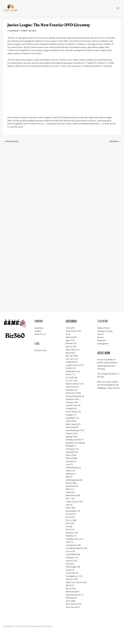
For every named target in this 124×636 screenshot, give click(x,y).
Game (68, 421)
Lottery (69, 471)
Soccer (69, 551)
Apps (68, 340)
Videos (69, 579)
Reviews (69, 533)
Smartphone (71, 545)
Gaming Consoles (105, 331)
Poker (68, 508)
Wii (67, 585)
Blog (68, 353)
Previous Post (10, 141)
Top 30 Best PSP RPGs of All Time (108, 375)
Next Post (115, 141)
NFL (67, 498)
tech (68, 564)
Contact (37, 331)
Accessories (71, 331)
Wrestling (70, 598)
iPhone (69, 458)
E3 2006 (69, 377)
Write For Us (40, 334)
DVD (68, 374)
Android (69, 337)
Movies (69, 483)
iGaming (69, 452)
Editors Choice (72, 384)
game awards (72, 424)
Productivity (71, 511)
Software (70, 557)
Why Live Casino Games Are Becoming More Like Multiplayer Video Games (108, 385)
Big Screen (70, 350)
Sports (69, 560)
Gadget (69, 415)
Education (70, 390)
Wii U (68, 588)
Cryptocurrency (72, 365)
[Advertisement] (30, 93)
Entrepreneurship (73, 396)
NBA (68, 489)
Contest (23, 31)
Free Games (71, 412)
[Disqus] (62, 185)
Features (70, 399)
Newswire (70, 495)
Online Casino (72, 502)
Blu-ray (69, 356)
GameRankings (72, 430)
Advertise (38, 328)
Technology (71, 567)
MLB (68, 477)
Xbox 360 (70, 604)
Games (69, 433)
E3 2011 (69, 381)
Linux (68, 464)
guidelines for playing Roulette (75, 444)
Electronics (70, 393)
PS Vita (69, 514)
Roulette (69, 536)
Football (69, 408)
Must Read (70, 486)
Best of (69, 346)
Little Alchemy (72, 467)
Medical (69, 474)
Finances (70, 402)
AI (66, 334)
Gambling (70, 418)
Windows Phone (73, 595)
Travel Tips (70, 573)
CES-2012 (70, 359)
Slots (68, 542)
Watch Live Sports (74, 582)
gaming (69, 436)
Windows (70, 591)
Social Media (71, 554)
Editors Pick (71, 387)
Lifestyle (69, 461)
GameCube (70, 427)
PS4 (67, 523)
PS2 (67, 517)
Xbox (68, 601)
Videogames (71, 576)
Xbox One (70, 607)
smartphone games (74, 548)
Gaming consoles (73, 439)
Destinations (71, 371)
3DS (68, 328)
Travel (68, 570)
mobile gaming (72, 480)
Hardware (70, 449)
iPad (68, 455)
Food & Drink (72, 405)
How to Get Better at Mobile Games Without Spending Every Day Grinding (107, 364)
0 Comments (13, 31)
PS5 (67, 526)
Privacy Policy (40, 350)
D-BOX (69, 368)
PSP (67, 529)
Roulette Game (72, 539)
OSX (68, 505)
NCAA (68, 492)
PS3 (67, 520)
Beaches (69, 343)
